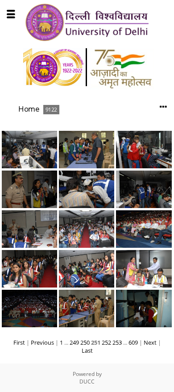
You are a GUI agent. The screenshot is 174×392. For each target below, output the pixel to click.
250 (85, 342)
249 (74, 342)
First (19, 342)
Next (150, 342)
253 (117, 342)
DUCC (87, 381)
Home (28, 109)
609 (133, 342)
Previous (42, 342)
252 (106, 342)
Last (87, 350)
